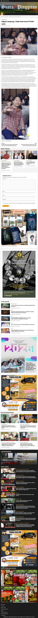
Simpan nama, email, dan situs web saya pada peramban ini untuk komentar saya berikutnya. (19, 203)
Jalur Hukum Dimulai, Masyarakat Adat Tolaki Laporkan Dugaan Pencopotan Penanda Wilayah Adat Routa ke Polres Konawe (25, 507)
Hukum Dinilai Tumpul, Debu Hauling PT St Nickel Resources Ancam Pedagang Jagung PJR (28, 426)
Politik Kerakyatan (4, 19)
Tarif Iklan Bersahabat (4, 613)
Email (3, 195)
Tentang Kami (3, 615)
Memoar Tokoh (3, 607)
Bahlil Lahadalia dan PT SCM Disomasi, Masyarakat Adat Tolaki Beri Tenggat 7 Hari (26, 489)
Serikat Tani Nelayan (4, 612)
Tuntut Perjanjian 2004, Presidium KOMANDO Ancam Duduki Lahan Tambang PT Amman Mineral (8, 444)
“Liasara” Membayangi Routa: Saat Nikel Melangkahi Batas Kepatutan (24, 501)
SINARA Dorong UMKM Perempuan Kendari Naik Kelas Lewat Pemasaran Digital (8, 426)
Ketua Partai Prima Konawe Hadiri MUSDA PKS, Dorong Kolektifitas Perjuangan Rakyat (19, 164)
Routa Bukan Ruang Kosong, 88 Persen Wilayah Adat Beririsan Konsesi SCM (25, 483)
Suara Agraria (12, 442)
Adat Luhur (13, 303)
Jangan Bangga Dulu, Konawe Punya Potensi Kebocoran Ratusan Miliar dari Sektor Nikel (22, 331)
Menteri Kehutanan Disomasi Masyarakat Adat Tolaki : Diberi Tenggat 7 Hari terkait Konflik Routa (27, 444)
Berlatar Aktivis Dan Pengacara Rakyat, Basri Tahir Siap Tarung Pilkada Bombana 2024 (9, 144)
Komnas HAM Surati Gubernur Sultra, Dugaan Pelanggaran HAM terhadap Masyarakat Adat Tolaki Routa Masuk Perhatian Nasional (25, 525)
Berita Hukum (22, 424)
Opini (16, 303)
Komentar (4, 178)
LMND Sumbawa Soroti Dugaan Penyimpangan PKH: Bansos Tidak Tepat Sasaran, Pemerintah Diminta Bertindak (6, 166)
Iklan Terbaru (3, 604)
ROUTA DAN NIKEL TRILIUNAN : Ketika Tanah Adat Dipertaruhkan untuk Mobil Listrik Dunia (21, 318)
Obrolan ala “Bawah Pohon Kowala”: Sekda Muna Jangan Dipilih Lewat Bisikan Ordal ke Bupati (22, 312)
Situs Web (4, 199)
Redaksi (2, 610)
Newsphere (28, 616)
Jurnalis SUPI (8, 25)
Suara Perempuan (4, 424)
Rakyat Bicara (27, 424)
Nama (3, 191)
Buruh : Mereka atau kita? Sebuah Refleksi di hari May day (23, 324)
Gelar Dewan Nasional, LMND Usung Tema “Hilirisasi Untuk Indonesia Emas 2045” (29, 144)
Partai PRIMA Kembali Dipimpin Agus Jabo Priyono (30, 163)
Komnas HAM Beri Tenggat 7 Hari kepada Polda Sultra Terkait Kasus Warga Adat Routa (25, 513)
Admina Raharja (18, 314)
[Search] (36, 14)
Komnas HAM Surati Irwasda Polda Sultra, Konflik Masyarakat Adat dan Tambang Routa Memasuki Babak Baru (26, 519)
